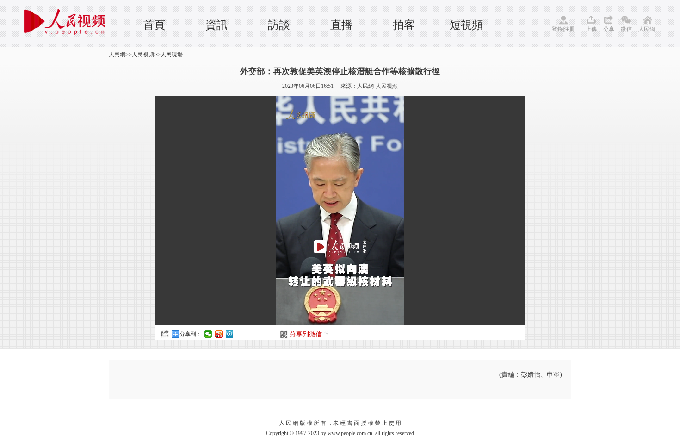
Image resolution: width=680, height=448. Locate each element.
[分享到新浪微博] (219, 334)
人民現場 (172, 54)
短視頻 (466, 25)
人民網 (646, 29)
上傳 (591, 29)
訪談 (279, 25)
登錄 (557, 29)
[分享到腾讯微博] (230, 334)
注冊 (569, 29)
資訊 (216, 25)
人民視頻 (143, 54)
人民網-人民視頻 (377, 86)
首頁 (154, 25)
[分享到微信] (208, 334)
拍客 (404, 25)
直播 (341, 25)
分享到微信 (306, 334)
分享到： (190, 334)
